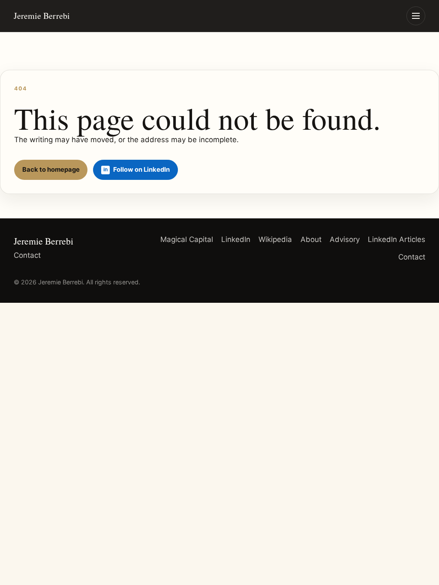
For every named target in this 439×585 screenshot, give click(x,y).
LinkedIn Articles (396, 239)
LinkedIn (235, 239)
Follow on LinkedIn (141, 169)
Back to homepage (51, 169)
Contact (27, 255)
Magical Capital (186, 239)
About (311, 239)
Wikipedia (275, 239)
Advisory (345, 239)
